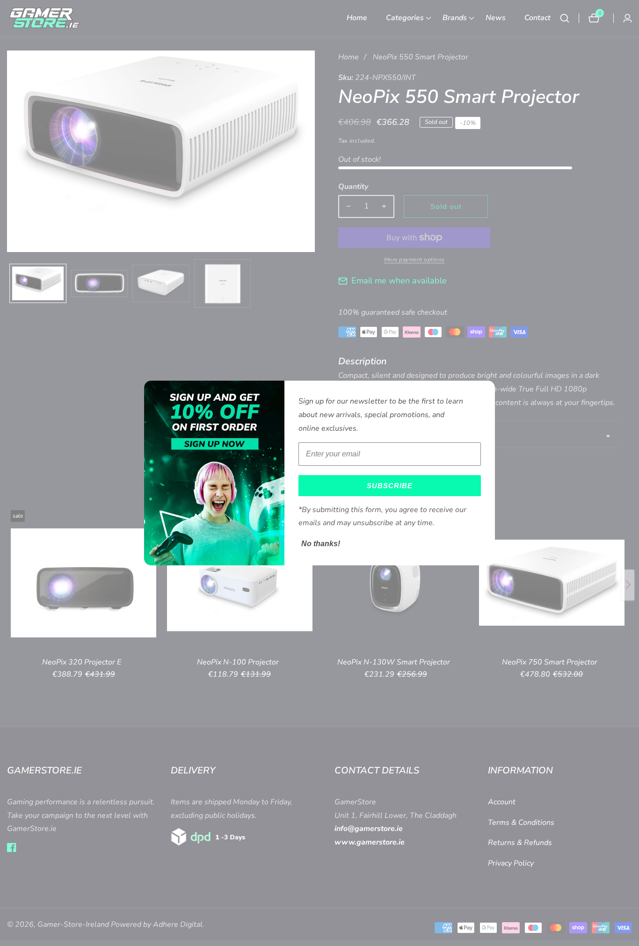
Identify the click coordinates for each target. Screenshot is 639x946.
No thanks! (320, 544)
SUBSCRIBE (390, 486)
